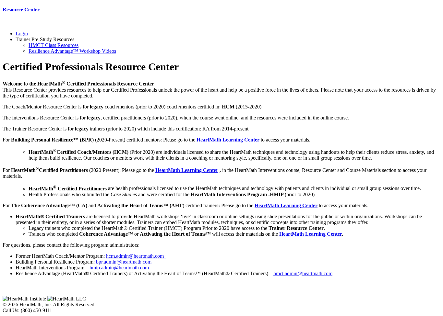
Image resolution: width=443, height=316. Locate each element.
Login (22, 33)
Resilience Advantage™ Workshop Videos (72, 51)
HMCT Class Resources (53, 45)
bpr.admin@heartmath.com (125, 262)
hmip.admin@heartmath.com (119, 267)
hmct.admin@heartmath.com (302, 273)
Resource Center (21, 9)
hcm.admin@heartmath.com (136, 256)
